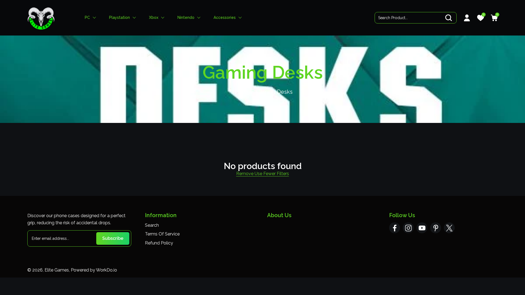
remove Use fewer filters (262, 173)
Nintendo (185, 18)
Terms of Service (162, 234)
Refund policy (159, 243)
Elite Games (57, 270)
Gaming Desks (274, 91)
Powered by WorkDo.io (94, 270)
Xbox (153, 18)
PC (87, 18)
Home (240, 91)
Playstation (119, 18)
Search (152, 225)
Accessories (225, 18)
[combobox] (416, 17)
